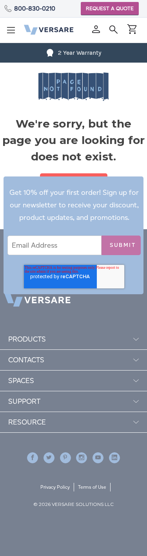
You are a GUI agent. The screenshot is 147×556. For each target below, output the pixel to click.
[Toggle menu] (13, 32)
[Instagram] (81, 457)
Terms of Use (92, 487)
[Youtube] (98, 457)
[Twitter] (49, 457)
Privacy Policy (55, 487)
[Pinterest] (65, 457)
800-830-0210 (34, 8)
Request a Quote (110, 8)
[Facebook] (32, 457)
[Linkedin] (114, 457)
